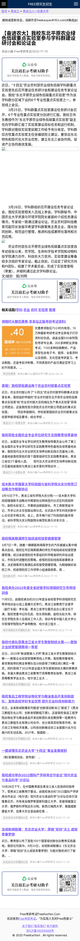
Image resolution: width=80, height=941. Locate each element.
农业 (26, 310)
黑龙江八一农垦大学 (36, 11)
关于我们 (27, 926)
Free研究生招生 (40, 4)
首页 (4, 11)
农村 (34, 310)
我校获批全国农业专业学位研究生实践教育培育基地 (39, 435)
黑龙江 (15, 11)
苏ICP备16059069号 (40, 930)
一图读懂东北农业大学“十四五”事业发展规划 (34, 751)
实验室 (43, 310)
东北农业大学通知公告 (15, 763)
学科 (19, 310)
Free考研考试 (27, 918)
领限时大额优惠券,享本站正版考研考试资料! (34, 321)
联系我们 (40, 926)
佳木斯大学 (9, 526)
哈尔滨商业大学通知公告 (16, 630)
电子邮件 (52, 926)
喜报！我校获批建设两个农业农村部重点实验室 (36, 386)
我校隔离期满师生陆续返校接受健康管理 (31, 538)
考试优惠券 (9, 373)
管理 (52, 310)
